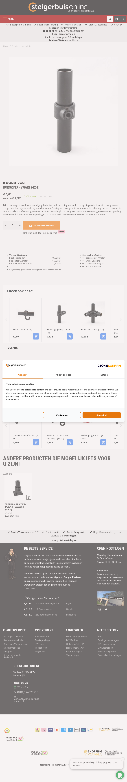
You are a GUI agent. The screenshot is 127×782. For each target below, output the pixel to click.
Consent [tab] (22, 375)
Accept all (101, 415)
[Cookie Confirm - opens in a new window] (109, 365)
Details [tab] (104, 375)
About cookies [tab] (63, 375)
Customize (62, 415)
